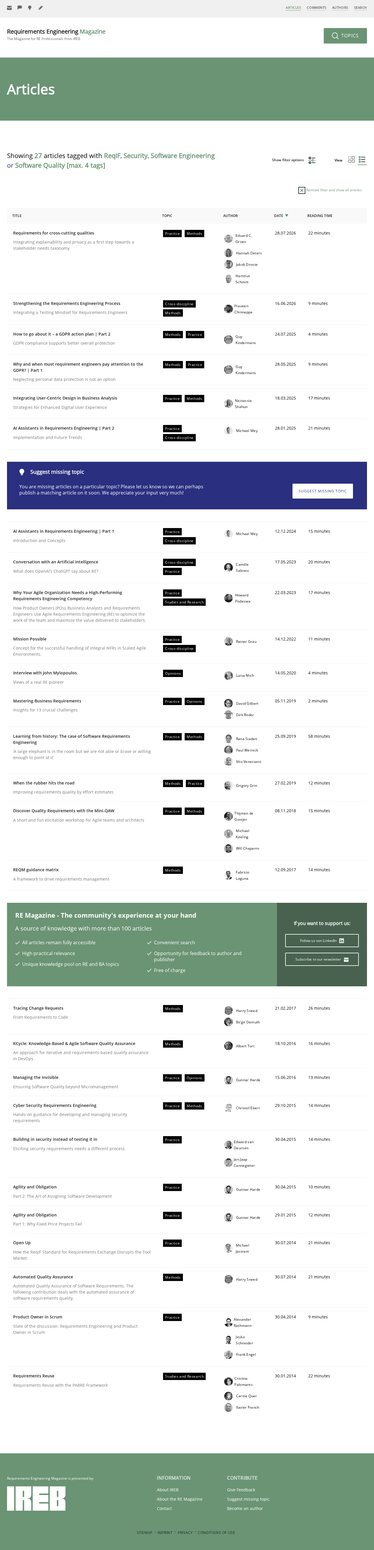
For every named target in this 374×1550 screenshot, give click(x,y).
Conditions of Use (216, 1532)
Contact (164, 1508)
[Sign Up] (9, 7)
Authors (340, 7)
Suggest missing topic (323, 491)
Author (230, 215)
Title (17, 215)
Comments (316, 7)
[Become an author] (41, 7)
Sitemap (145, 1532)
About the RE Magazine (179, 1499)
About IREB (168, 1489)
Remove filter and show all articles (333, 190)
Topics (349, 35)
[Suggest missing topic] (30, 7)
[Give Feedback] (20, 7)
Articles (293, 7)
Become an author (245, 1508)
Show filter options (288, 159)
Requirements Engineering (56, 34)
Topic (167, 215)
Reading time (320, 215)
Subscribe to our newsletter (318, 959)
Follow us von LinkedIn (319, 940)
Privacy (185, 1532)
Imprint (164, 1532)
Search (360, 7)
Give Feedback (241, 1489)
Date (278, 215)
